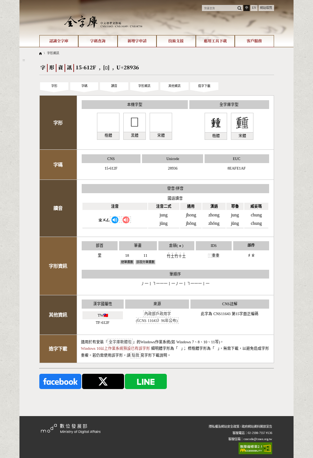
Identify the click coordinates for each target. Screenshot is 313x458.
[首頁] (103, 21)
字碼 (84, 86)
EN (254, 8)
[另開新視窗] (60, 381)
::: (20, 1)
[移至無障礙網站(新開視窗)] (255, 448)
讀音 (114, 86)
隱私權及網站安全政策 (224, 426)
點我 (135, 355)
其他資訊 (174, 86)
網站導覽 (266, 8)
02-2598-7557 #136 (260, 433)
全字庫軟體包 (120, 342)
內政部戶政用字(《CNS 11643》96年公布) (156, 317)
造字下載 (204, 86)
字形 (54, 86)
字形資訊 (53, 53)
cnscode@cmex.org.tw (258, 439)
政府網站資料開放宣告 (257, 426)
